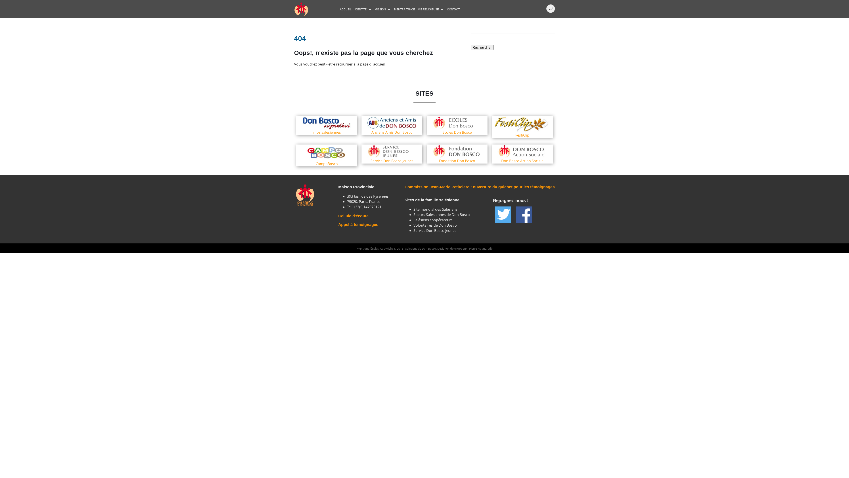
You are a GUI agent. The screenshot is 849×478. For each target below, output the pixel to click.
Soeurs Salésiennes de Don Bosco (441, 214)
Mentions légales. (368, 249)
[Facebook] (524, 214)
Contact (453, 9)
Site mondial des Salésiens (435, 209)
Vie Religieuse (428, 9)
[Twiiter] (503, 214)
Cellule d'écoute (353, 216)
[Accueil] (314, 9)
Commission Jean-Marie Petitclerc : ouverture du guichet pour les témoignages (480, 187)
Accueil (346, 9)
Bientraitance (404, 9)
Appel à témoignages (358, 224)
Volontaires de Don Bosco (435, 225)
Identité (361, 9)
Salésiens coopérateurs (433, 220)
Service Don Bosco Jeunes (434, 230)
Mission (380, 9)
